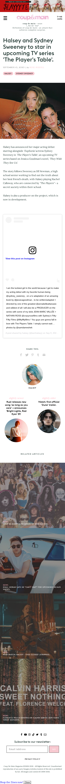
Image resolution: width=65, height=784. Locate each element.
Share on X (26, 354)
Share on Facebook (21, 354)
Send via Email (44, 354)
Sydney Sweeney (24, 73)
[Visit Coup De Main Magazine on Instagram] (29, 734)
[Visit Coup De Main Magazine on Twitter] (37, 734)
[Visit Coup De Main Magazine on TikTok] (33, 734)
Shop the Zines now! (11, 782)
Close (27, 782)
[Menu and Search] (5, 18)
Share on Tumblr (38, 354)
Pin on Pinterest (32, 354)
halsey (25, 333)
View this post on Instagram (20, 258)
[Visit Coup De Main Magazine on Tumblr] (41, 734)
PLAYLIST (59, 18)
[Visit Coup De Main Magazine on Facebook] (21, 734)
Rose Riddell (37, 67)
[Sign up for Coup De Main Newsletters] (45, 734)
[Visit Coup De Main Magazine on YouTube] (25, 734)
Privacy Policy (32, 759)
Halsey (8, 73)
